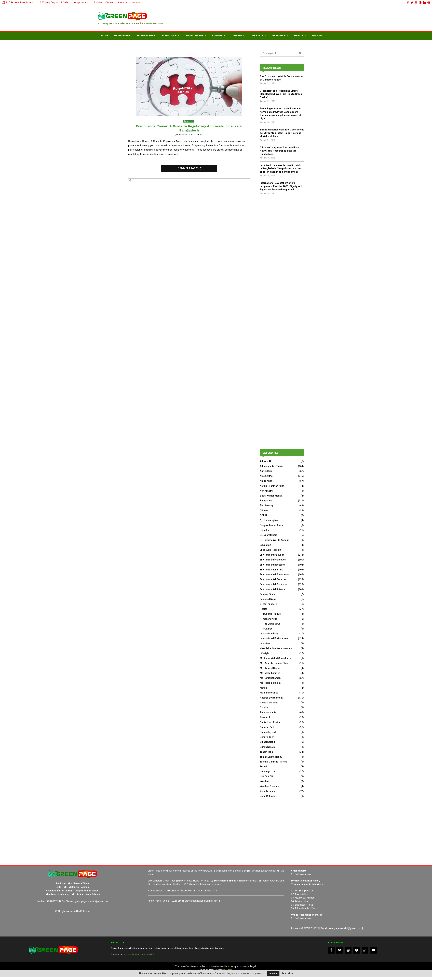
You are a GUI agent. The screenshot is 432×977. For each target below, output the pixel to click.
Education (265, 545)
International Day (269, 633)
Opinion (237, 35)
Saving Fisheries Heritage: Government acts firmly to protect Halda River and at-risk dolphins (282, 133)
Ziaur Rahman (267, 796)
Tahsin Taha (266, 752)
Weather (264, 781)
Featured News (268, 599)
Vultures (268, 628)
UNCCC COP (266, 776)
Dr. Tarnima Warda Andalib (274, 540)
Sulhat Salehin (268, 742)
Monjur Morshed (269, 692)
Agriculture (266, 471)
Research (278, 35)
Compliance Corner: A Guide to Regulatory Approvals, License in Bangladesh (189, 128)
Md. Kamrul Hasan (270, 668)
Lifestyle (257, 35)
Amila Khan (266, 480)
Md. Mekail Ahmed (270, 673)
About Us (122, 2)
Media (263, 687)
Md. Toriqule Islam (270, 682)
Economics (169, 35)
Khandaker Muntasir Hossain (276, 648)
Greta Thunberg (268, 604)
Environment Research (272, 564)
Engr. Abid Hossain (270, 549)
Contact (109, 2)
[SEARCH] (300, 53)
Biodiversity (266, 505)
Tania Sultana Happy (271, 756)
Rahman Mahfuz (269, 712)
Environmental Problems (273, 584)
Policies (98, 2)
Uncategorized (268, 771)
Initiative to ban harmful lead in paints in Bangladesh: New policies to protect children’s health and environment (281, 168)
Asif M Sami (266, 490)
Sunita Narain (267, 747)
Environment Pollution (272, 554)
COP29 (263, 515)
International (146, 35)
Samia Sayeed (268, 732)
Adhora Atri (266, 461)
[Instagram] (348, 950)
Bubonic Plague (272, 613)
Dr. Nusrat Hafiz (268, 535)
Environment (194, 35)
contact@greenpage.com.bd (139, 954)
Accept (273, 973)
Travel (263, 766)
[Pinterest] (356, 950)
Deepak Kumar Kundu (272, 525)
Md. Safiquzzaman (270, 678)
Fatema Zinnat (268, 594)
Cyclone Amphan (269, 520)
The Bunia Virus (271, 623)
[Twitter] (339, 950)
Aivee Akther (267, 476)
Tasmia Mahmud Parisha (273, 761)
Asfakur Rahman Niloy (272, 486)
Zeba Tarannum (268, 791)
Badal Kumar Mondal (271, 495)
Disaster (264, 530)
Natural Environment (271, 697)
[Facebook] (331, 950)
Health (298, 35)
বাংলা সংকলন (136, 2)
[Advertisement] (272, 17)
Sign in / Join (82, 2)
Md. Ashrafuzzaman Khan (274, 663)
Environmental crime (271, 569)
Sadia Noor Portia (270, 722)
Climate (217, 35)
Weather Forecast (269, 786)
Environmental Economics (274, 574)
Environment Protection (273, 559)
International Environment (274, 638)
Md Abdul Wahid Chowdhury (275, 658)
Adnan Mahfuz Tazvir (271, 466)
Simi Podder (267, 737)
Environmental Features (273, 579)
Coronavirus (270, 619)
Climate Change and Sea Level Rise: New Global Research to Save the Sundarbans (280, 150)
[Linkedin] (365, 950)
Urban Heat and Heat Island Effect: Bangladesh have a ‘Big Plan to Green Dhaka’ (281, 94)
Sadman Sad (267, 727)
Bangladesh (122, 35)
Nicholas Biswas (269, 702)
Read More (287, 973)
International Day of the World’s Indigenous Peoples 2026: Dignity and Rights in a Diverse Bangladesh (281, 186)
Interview (265, 643)
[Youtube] (373, 950)
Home (104, 35)
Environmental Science (272, 589)
